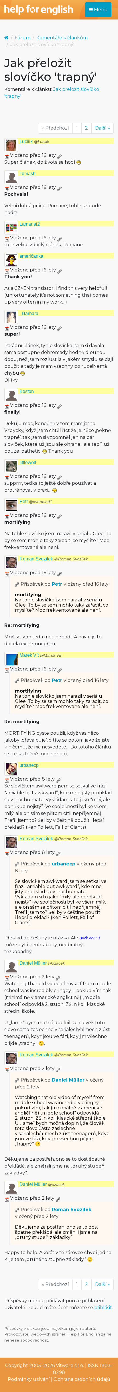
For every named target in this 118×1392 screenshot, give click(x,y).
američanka (31, 256)
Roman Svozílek (53, 558)
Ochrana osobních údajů (82, 1379)
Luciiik (34, 141)
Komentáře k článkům (62, 37)
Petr (35, 501)
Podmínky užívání (29, 1379)
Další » (102, 128)
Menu (100, 9)
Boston (26, 391)
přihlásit (103, 1307)
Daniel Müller (42, 963)
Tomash (27, 173)
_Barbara (28, 313)
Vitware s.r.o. (70, 1365)
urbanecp (29, 765)
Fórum (22, 37)
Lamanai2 (29, 224)
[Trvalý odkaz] (59, 155)
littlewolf (27, 462)
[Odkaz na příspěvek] (17, 584)
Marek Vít (40, 655)
